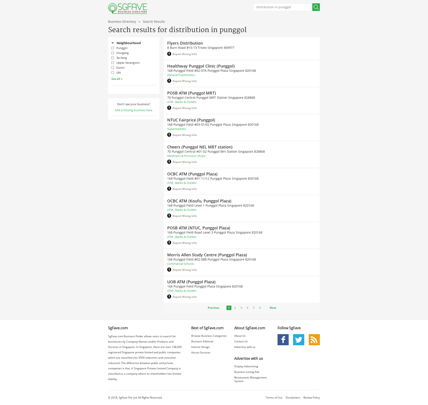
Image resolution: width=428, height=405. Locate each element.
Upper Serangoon (128, 63)
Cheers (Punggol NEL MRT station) (200, 147)
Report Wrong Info (185, 54)
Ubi (118, 72)
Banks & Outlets (185, 102)
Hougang (122, 53)
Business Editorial (202, 341)
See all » (116, 78)
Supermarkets (176, 129)
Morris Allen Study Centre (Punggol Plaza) (207, 254)
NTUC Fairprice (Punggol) (191, 120)
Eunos (120, 68)
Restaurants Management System (250, 379)
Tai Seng (121, 58)
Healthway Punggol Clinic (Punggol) (201, 66)
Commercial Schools (180, 264)
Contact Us (241, 341)
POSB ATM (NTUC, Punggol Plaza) (198, 227)
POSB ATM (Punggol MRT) (191, 93)
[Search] (316, 7)
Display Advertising (246, 366)
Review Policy (311, 397)
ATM (170, 102)
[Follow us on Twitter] (298, 339)
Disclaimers (293, 397)
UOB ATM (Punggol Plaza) (191, 281)
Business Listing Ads (246, 372)
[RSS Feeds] (314, 339)
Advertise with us (244, 347)
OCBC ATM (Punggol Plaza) (192, 174)
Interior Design (200, 347)
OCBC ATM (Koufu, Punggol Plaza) (199, 201)
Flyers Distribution (185, 43)
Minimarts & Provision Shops (186, 156)
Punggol (121, 48)
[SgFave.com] (127, 8)
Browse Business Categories (209, 336)
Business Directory (122, 21)
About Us (240, 336)
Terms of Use (274, 397)
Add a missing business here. (134, 110)
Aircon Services (200, 352)
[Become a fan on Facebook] (283, 339)
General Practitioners (181, 75)
